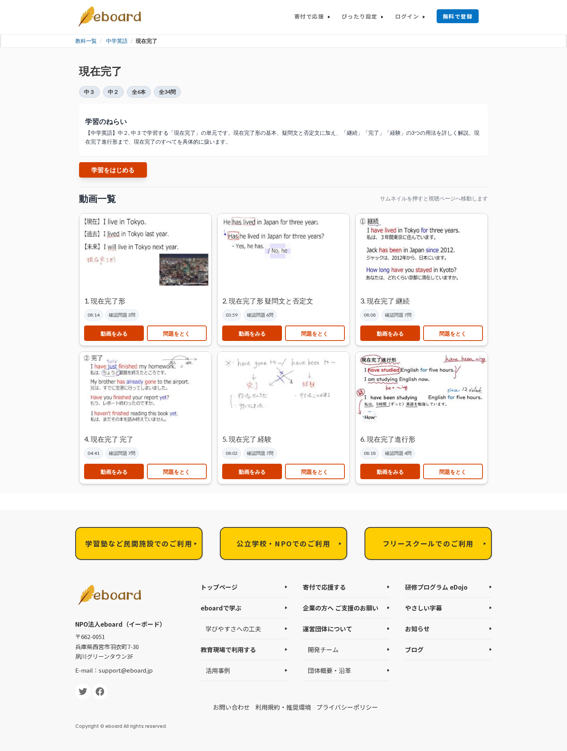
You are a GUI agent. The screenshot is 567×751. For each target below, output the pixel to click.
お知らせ (417, 628)
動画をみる (114, 333)
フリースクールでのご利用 (428, 543)
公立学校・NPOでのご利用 (283, 543)
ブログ (414, 649)
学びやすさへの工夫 (233, 628)
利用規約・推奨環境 (283, 707)
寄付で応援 (309, 16)
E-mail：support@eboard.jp (114, 670)
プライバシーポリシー (347, 707)
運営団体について (327, 628)
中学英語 (117, 40)
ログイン (407, 16)
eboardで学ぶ (221, 607)
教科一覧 (86, 40)
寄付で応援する (324, 587)
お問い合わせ (231, 707)
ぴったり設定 (359, 16)
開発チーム (323, 649)
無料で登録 (457, 16)
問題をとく (176, 333)
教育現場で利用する (228, 649)
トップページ (219, 587)
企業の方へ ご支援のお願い (340, 607)
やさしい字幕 (423, 607)
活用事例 (218, 670)
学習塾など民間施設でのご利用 (138, 543)
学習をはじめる (113, 169)
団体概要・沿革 (329, 670)
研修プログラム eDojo (436, 587)
